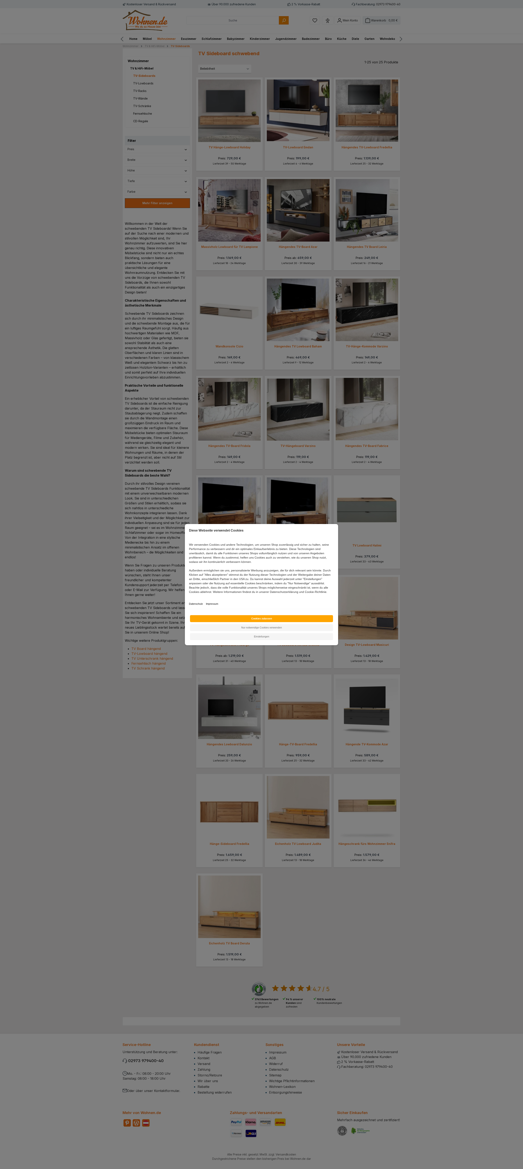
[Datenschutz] (189, 596)
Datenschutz (196, 603)
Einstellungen (261, 636)
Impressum (212, 603)
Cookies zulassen (261, 618)
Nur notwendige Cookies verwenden (261, 627)
